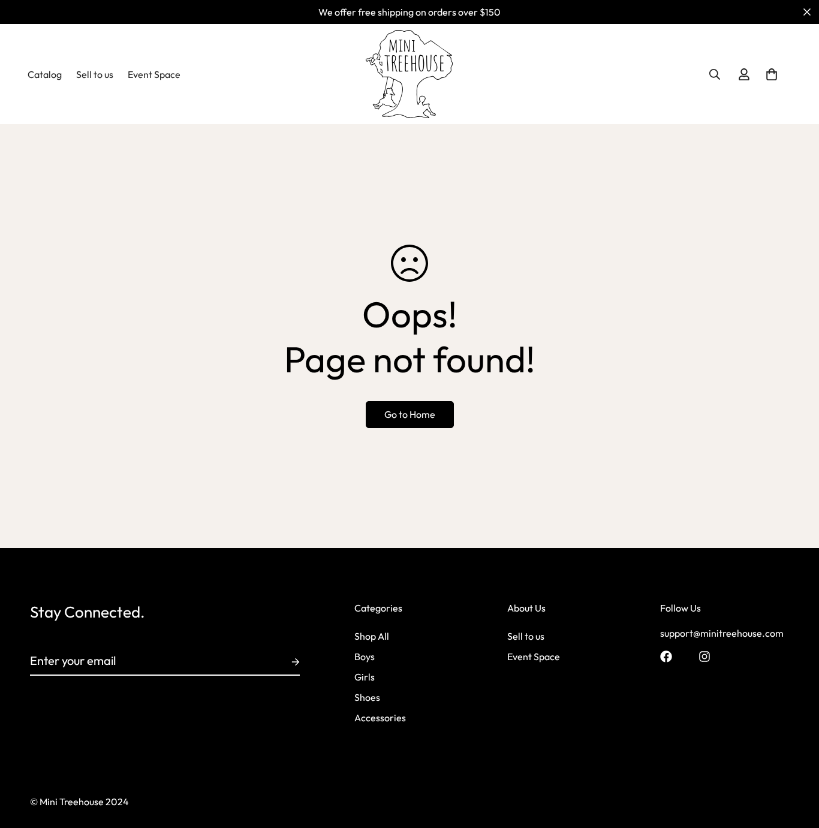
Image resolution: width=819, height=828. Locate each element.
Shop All (371, 637)
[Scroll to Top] (795, 762)
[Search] (714, 74)
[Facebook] (666, 657)
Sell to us (94, 74)
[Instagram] (704, 657)
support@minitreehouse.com (722, 634)
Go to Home (409, 414)
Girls (364, 678)
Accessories (380, 718)
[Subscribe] (286, 662)
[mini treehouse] (409, 74)
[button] (771, 74)
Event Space (154, 74)
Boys (364, 657)
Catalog (45, 74)
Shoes (367, 698)
